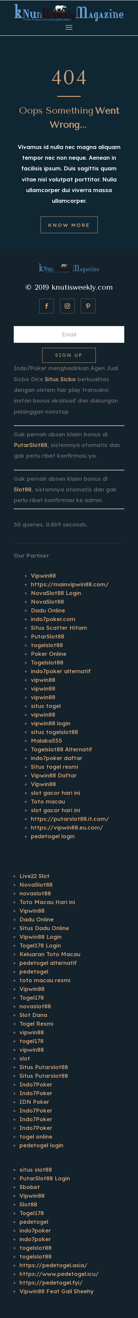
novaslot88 (35, 893)
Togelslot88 (47, 662)
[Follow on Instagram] (67, 306)
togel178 (31, 1040)
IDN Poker (34, 1101)
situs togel (46, 705)
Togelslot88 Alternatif (61, 749)
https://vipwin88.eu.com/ (67, 827)
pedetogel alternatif (48, 962)
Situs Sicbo (60, 379)
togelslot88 (47, 644)
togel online (35, 1136)
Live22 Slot (34, 875)
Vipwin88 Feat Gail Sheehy (56, 1291)
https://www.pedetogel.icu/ (59, 1273)
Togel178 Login (40, 945)
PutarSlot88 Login (44, 1178)
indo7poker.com (53, 618)
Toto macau (48, 801)
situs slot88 (35, 1169)
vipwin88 (43, 679)
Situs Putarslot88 (43, 1066)
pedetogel (33, 971)
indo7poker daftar (56, 757)
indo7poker (35, 1230)
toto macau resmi (44, 980)
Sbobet (29, 1186)
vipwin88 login (50, 723)
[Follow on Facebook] (46, 306)
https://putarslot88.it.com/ (70, 818)
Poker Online (48, 653)
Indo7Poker (35, 1084)
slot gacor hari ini (55, 792)
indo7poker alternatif (61, 671)
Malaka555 (46, 740)
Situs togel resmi (54, 766)
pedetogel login (53, 836)
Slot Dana (33, 1014)
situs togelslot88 (54, 731)
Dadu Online (48, 610)
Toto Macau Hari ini (47, 901)
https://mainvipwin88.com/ (70, 584)
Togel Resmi (36, 1023)
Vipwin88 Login (40, 936)
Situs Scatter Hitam (59, 627)
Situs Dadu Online (44, 927)
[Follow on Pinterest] (88, 306)
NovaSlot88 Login (56, 592)
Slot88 (22, 489)
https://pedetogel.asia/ (53, 1265)
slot (24, 1058)
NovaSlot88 (47, 601)
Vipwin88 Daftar (54, 775)
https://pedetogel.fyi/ (51, 1282)
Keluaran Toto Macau (49, 954)
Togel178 (31, 997)
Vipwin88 (43, 575)
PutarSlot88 (30, 444)
